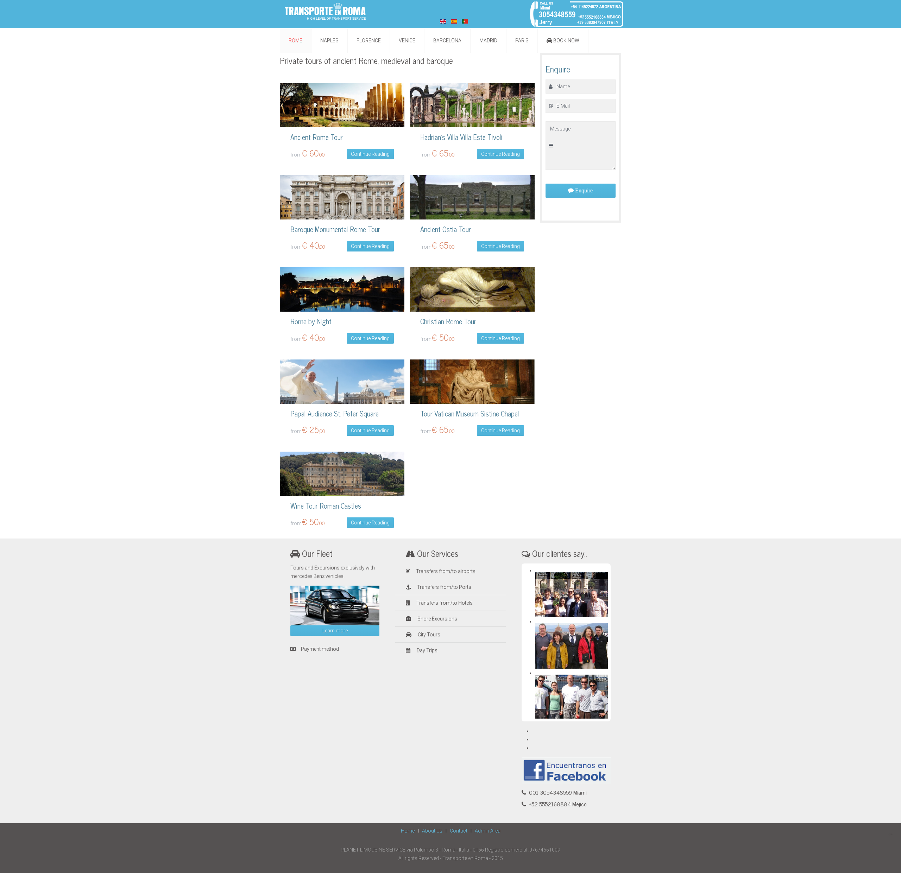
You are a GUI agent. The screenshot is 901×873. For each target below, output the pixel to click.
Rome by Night (311, 321)
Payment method (320, 649)
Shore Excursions (436, 619)
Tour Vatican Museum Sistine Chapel (469, 413)
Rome (295, 40)
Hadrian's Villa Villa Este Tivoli (461, 137)
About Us (432, 831)
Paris (522, 40)
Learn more (335, 630)
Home (408, 831)
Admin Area (487, 831)
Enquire (583, 190)
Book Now (565, 40)
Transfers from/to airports (445, 571)
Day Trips (426, 650)
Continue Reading (370, 154)
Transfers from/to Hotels (444, 603)
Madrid (488, 40)
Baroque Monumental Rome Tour (335, 229)
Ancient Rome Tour (316, 137)
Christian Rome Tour (448, 321)
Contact (458, 831)
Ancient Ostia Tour (445, 229)
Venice (407, 40)
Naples (329, 40)
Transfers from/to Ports (443, 587)
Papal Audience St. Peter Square (334, 413)
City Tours (428, 634)
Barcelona (447, 40)
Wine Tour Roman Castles (325, 505)
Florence (369, 40)
